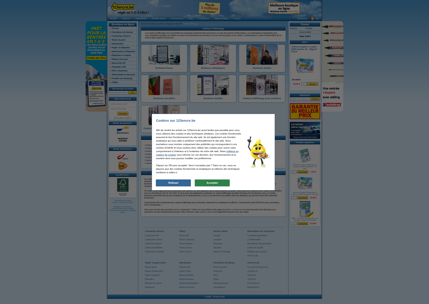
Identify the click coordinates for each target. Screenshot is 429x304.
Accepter (212, 182)
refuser (173, 182)
